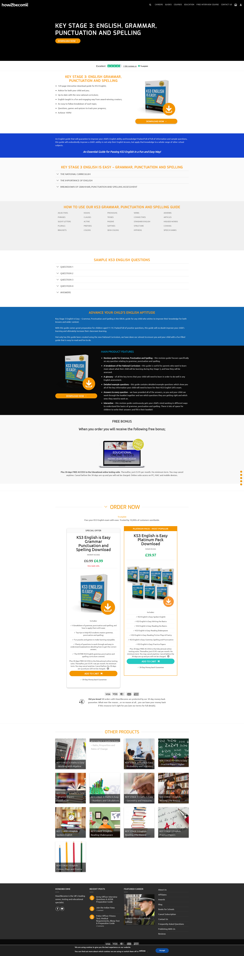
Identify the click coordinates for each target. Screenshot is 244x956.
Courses (178, 4)
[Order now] (241, 478)
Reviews (162, 933)
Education (189, 4)
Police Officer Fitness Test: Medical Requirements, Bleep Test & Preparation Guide (108, 919)
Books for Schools (166, 909)
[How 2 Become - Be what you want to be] (15, 4)
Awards (161, 899)
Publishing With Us (166, 928)
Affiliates (162, 894)
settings (142, 951)
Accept (162, 950)
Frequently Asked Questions (171, 924)
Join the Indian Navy (105, 907)
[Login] (241, 4)
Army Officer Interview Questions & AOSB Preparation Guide (106, 899)
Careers (159, 4)
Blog (160, 904)
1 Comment (101, 910)
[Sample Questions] (241, 475)
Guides (168, 4)
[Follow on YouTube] (62, 909)
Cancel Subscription (167, 914)
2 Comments (104, 926)
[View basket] (235, 4)
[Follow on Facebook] (58, 909)
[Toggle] (57, 174)
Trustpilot (122, 516)
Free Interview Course (207, 4)
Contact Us (226, 4)
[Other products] (241, 484)
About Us (162, 889)
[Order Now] (241, 481)
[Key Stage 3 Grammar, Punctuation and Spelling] (241, 472)
